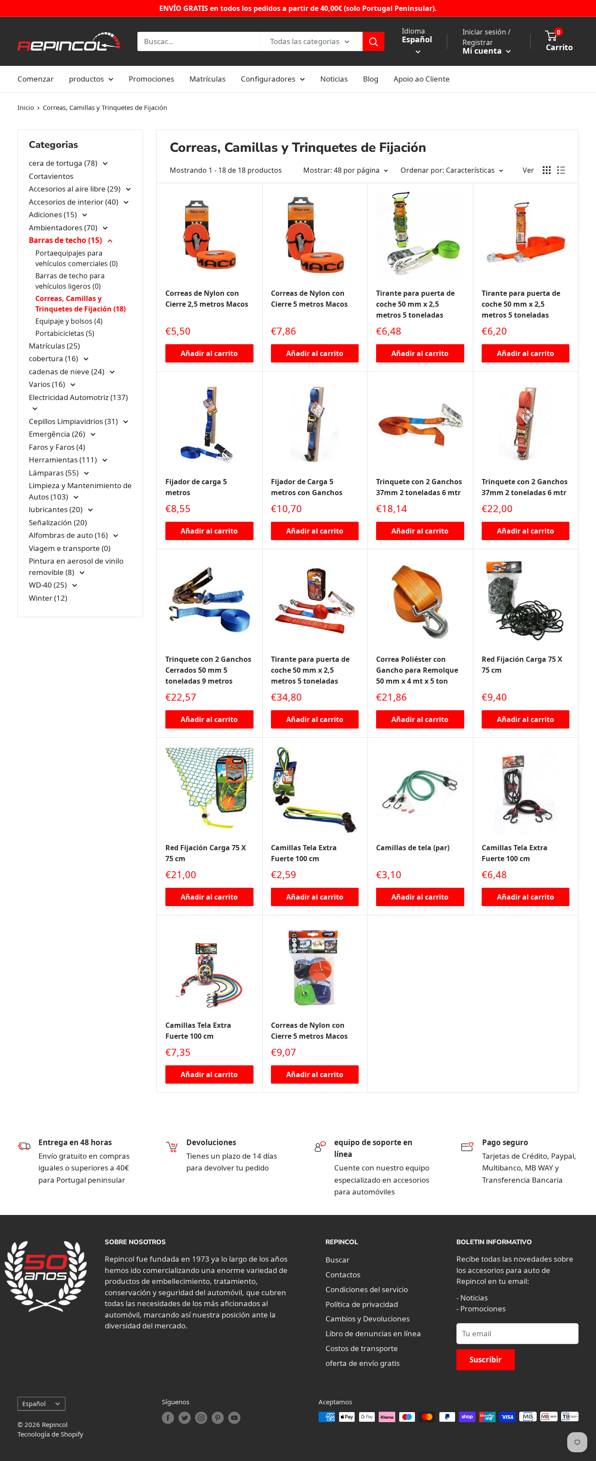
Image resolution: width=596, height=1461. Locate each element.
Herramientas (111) (64, 460)
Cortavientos (51, 176)
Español (34, 1403)
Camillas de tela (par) (412, 847)
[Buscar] (373, 41)
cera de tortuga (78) (64, 163)
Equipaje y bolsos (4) (69, 321)
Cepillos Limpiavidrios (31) (74, 421)
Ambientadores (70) (64, 227)
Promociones (151, 79)
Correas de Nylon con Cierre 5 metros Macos (309, 298)
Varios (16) (48, 384)
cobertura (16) (54, 358)
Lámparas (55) (54, 473)
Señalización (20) (58, 522)
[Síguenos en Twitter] (184, 1418)
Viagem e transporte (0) (69, 548)
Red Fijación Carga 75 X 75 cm (522, 664)
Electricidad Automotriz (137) (78, 397)
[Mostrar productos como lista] (561, 170)
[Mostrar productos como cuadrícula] (547, 170)
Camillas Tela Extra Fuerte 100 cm (304, 853)
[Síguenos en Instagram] (201, 1418)
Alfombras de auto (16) (69, 535)
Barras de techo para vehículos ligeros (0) (70, 281)
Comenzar (35, 79)
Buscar (337, 1260)
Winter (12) (48, 598)
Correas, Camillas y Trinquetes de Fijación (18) (80, 304)
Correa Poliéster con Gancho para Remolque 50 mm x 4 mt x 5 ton (417, 670)
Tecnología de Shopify (50, 1434)
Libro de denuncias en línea (373, 1333)
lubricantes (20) (56, 509)
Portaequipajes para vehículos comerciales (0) (76, 258)
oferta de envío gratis (362, 1363)
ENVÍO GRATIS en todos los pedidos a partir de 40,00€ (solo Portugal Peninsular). (298, 8)
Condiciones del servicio (366, 1289)
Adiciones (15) (54, 214)
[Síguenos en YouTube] (234, 1418)
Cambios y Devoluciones (367, 1319)
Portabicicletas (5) (64, 333)
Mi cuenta (483, 50)
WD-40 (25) (49, 585)
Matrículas (207, 79)
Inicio (25, 107)
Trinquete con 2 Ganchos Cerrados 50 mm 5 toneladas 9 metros (208, 670)
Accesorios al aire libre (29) (75, 189)
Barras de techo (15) (66, 240)
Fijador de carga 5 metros (196, 487)
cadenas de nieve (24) (67, 371)
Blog (370, 79)
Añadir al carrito (209, 353)
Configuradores (268, 79)
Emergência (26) (58, 434)
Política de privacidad (361, 1304)
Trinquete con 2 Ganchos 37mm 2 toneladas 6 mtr (419, 487)
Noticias (334, 79)
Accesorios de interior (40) (74, 202)
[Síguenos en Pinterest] (218, 1418)
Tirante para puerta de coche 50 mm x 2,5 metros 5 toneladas (415, 304)
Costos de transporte (361, 1348)
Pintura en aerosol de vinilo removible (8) (76, 566)
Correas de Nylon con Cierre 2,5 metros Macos (206, 298)
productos (86, 79)
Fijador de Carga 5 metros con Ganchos (307, 487)
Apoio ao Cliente (422, 79)
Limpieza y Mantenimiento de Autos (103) (80, 491)
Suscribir (485, 1360)
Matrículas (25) (54, 346)
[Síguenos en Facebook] (168, 1418)
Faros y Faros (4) (57, 447)
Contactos (342, 1274)
